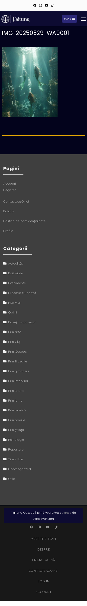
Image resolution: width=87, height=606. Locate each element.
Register (9, 190)
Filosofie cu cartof (22, 293)
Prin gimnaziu (18, 371)
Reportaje (15, 449)
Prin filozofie (17, 361)
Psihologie (16, 439)
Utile (11, 479)
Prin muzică (17, 410)
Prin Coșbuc (17, 351)
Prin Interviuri (18, 381)
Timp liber (15, 459)
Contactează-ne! (16, 201)
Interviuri (14, 302)
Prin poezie (16, 420)
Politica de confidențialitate (24, 221)
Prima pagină (43, 560)
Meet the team (43, 539)
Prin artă (14, 332)
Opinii (12, 312)
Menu (67, 19)
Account (9, 183)
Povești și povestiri (22, 322)
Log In (43, 581)
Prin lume (15, 400)
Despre (43, 549)
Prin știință (16, 430)
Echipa (8, 211)
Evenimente (17, 283)
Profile (8, 231)
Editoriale (15, 273)
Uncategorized (19, 469)
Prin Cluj (14, 342)
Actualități (15, 263)
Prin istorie (16, 391)
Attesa (66, 512)
